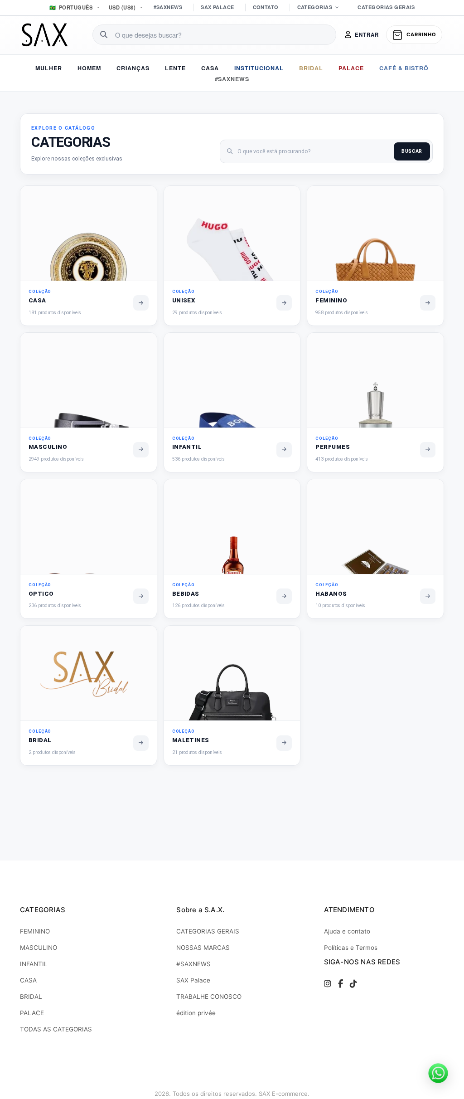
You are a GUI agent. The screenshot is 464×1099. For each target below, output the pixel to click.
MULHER (48, 68)
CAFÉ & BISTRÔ (404, 68)
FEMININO (35, 931)
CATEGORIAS (314, 7)
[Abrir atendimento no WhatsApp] (438, 1073)
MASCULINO (38, 947)
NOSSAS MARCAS (203, 947)
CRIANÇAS (133, 68)
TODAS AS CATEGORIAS (56, 1029)
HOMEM (89, 68)
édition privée (196, 1012)
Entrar (367, 35)
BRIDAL (311, 68)
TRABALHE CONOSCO (209, 996)
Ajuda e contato (347, 931)
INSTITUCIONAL (259, 68)
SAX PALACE (217, 7)
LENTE (175, 68)
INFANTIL (34, 964)
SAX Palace (193, 980)
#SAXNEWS (168, 7)
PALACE (351, 68)
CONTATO (266, 7)
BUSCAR (411, 151)
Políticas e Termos (350, 947)
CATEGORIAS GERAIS (386, 7)
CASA (210, 68)
